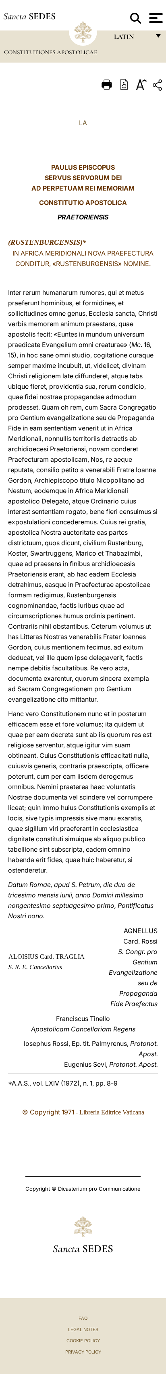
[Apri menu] (155, 18)
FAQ (83, 1318)
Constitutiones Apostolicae (50, 52)
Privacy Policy (83, 1352)
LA (83, 123)
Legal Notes (83, 1329)
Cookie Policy (83, 1341)
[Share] (158, 86)
